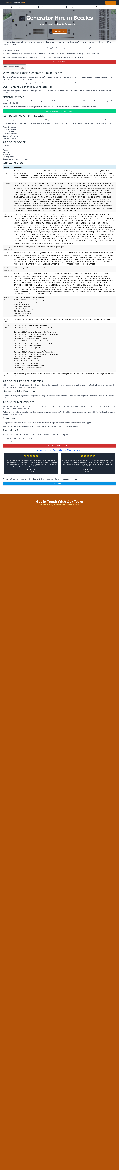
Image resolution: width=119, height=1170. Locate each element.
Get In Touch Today (59, 62)
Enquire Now (59, 489)
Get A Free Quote (59, 483)
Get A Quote (59, 31)
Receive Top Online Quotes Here (59, 446)
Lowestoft (6, 442)
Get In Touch (111, 3)
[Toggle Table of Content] (22, 67)
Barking (13, 442)
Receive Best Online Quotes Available (59, 111)
